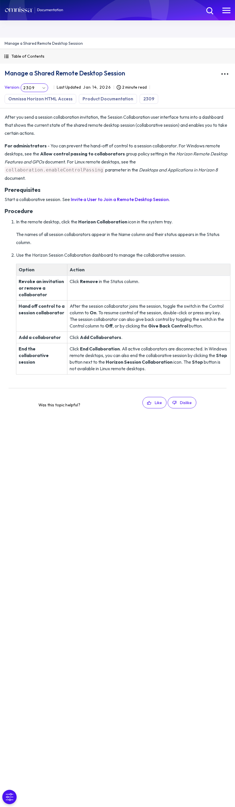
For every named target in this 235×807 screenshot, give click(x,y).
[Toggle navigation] (226, 10)
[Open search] (209, 10)
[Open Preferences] (9, 797)
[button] (117, 56)
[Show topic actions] (224, 74)
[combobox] (34, 87)
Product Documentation (108, 99)
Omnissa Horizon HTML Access (40, 99)
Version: (12, 87)
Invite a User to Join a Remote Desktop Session (120, 199)
